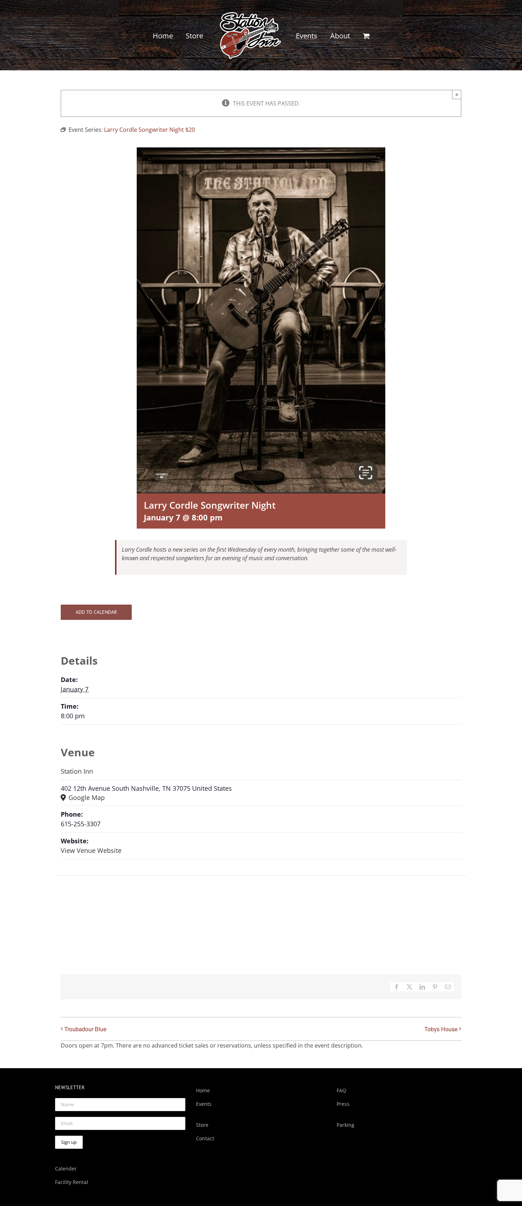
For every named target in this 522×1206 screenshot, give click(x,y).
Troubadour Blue (85, 1029)
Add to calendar (96, 612)
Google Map (86, 797)
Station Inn (77, 771)
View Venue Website (91, 850)
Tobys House (441, 1029)
